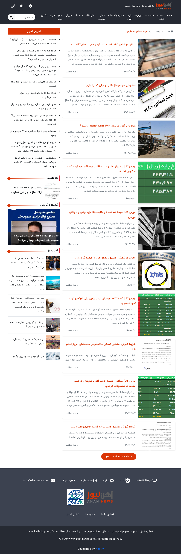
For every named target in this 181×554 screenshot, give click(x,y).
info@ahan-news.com (37, 480)
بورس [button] (139, 15)
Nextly (99, 549)
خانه (169, 15)
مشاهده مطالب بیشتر (119, 456)
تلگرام (106, 480)
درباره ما (90, 514)
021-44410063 (144, 480)
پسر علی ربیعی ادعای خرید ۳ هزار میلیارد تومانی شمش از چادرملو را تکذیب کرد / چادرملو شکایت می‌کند (34, 70)
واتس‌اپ (66, 480)
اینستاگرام (87, 480)
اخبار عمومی (101, 17)
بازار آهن (129, 17)
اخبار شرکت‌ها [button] (117, 15)
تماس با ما (107, 514)
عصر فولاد (60, 17)
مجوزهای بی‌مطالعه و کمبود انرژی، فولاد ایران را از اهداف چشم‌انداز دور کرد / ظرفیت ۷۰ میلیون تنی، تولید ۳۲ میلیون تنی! (33, 147)
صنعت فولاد (160, 17)
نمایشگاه (90, 15)
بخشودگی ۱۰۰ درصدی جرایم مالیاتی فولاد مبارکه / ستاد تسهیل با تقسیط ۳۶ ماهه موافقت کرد (35, 162)
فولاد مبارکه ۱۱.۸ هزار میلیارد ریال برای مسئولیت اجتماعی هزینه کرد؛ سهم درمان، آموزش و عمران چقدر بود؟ (34, 55)
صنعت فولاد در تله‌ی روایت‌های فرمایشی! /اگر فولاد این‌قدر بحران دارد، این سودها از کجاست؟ (33, 120)
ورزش (68, 15)
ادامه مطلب (72, 71)
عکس (44, 15)
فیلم (52, 15)
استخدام (79, 15)
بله (122, 480)
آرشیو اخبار (72, 514)
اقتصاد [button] (150, 15)
